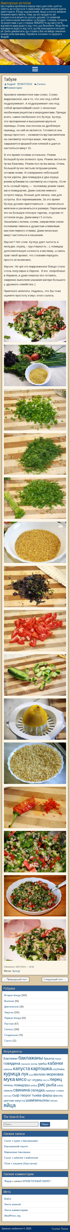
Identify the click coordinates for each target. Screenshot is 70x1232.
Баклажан (11, 1058)
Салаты (41, 84)
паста (46, 1080)
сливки (60, 1090)
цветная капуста (14, 1100)
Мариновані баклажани (17, 1152)
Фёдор (8, 1181)
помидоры (22, 1085)
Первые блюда (12, 1018)
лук (24, 1073)
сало (60, 1085)
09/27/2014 (26, 84)
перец (56, 1079)
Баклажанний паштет (16, 1146)
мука (9, 1079)
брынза (49, 1058)
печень (8, 1085)
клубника (58, 1069)
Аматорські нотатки (16, 3)
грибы (42, 1063)
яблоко (53, 1100)
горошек (25, 1064)
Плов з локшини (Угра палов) (20, 1163)
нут (29, 1079)
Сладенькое (11, 1035)
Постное (9, 1023)
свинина (21, 1090)
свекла (8, 1090)
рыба (51, 1085)
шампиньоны (37, 1100)
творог (25, 1095)
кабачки (55, 1063)
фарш (47, 1095)
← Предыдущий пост (15, 979)
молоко (40, 1074)
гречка (34, 1064)
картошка (41, 1068)
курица (12, 1074)
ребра (34, 1085)
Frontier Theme (60, 1229)
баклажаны (30, 1058)
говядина (12, 1063)
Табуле (10, 79)
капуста (21, 1068)
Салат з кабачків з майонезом (21, 1157)
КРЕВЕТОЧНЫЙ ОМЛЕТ (37, 1181)
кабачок (8, 1069)
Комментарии (14, 87)
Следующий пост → (55, 979)
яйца (10, 1105)
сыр (15, 1095)
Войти (7, 1198)
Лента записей (12, 1204)
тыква (37, 1095)
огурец (37, 1080)
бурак (58, 1058)
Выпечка (9, 1001)
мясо (21, 1079)
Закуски (8, 1012)
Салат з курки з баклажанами (21, 1140)
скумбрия (50, 1090)
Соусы (8, 1040)
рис (42, 1084)
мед (31, 1075)
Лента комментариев (16, 1210)
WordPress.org (12, 1215)
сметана (8, 1096)
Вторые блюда (12, 995)
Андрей (11, 84)
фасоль (58, 1095)
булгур (16, 971)
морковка (54, 1074)
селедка (38, 1090)
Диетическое (11, 1006)
